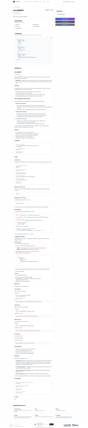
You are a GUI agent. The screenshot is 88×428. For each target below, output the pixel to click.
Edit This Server (65, 18)
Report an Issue (65, 24)
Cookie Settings (22, 426)
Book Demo (25, 1)
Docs (31, 1)
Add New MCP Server (65, 21)
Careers (44, 1)
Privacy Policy (11, 426)
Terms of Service (16, 426)
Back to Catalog (16, 7)
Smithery (32, 211)
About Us (40, 1)
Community (48, 1)
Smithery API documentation (28, 234)
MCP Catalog (35, 1)
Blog (28, 1)
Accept (51, 424)
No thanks (47, 424)
